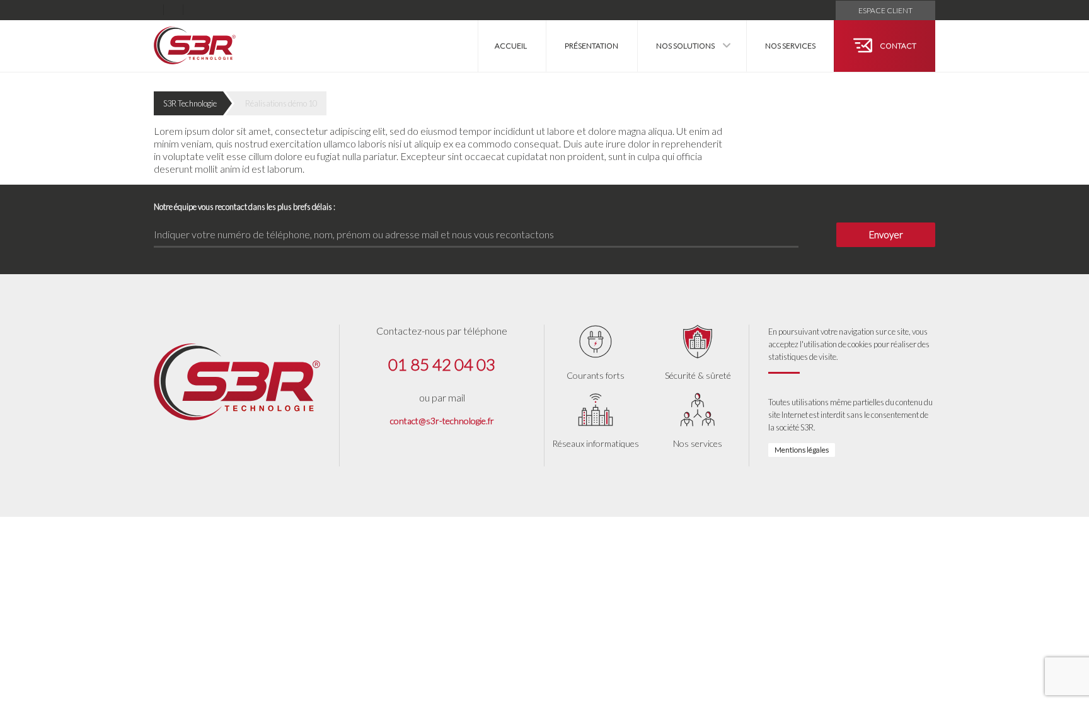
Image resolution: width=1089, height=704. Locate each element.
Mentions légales (802, 449)
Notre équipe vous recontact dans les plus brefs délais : (244, 207)
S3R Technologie (190, 103)
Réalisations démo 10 (281, 103)
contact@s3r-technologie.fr (442, 420)
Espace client (885, 10)
